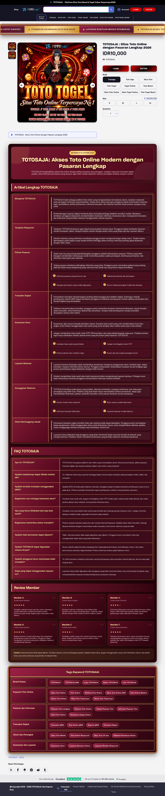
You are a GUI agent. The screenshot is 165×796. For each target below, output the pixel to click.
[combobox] (76, 9)
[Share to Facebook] (18, 770)
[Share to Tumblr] (45, 770)
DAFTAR (149, 10)
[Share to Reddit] (38, 770)
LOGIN (135, 10)
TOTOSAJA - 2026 (16, 757)
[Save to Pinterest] (31, 770)
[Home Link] (31, 9)
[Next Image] (92, 85)
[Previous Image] (21, 85)
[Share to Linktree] (25, 770)
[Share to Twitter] (11, 770)
